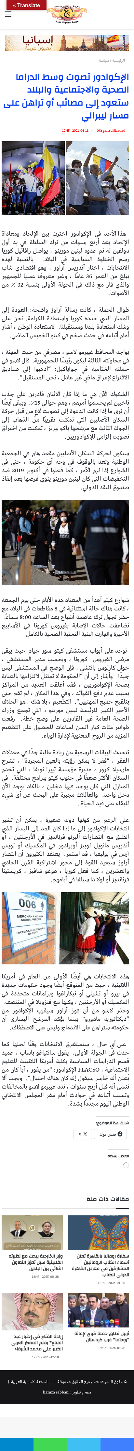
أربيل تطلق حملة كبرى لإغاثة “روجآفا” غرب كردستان (101, 1336)
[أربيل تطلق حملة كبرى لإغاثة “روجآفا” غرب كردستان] (98, 1310)
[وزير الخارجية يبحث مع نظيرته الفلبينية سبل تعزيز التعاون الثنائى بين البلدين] (32, 1232)
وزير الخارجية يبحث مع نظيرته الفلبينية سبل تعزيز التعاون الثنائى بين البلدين (36, 1262)
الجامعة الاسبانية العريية (29, 1382)
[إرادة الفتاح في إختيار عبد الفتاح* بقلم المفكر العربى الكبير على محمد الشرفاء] (32, 1311)
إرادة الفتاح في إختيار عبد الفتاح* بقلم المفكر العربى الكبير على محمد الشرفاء (37, 1342)
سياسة (104, 60)
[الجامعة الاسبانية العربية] (67, 14)
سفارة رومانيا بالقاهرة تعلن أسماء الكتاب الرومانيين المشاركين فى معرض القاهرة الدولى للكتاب (100, 1265)
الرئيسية (119, 60)
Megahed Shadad (111, 130)
